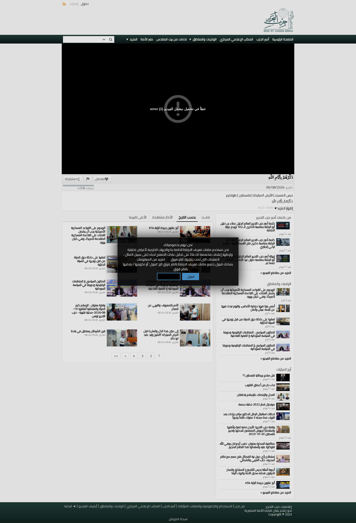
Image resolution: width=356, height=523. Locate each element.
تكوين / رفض (168, 276)
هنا (168, 259)
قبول (190, 276)
